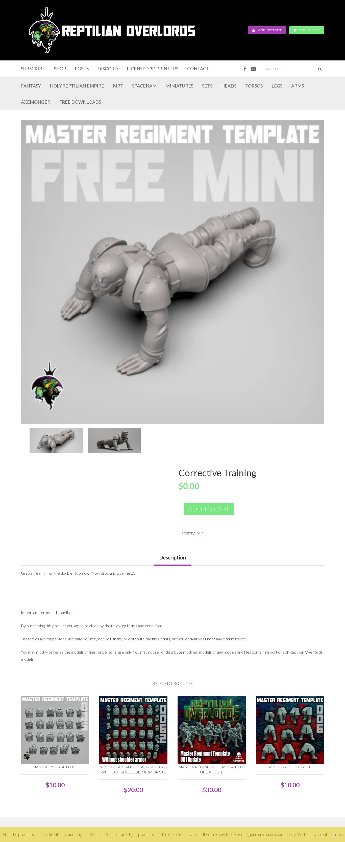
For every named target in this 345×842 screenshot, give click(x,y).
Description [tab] (172, 557)
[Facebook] (245, 68)
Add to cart (209, 509)
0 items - (309, 30)
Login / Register (269, 30)
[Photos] (253, 68)
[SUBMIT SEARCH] (320, 69)
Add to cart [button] (57, 714)
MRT (200, 532)
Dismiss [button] (336, 834)
